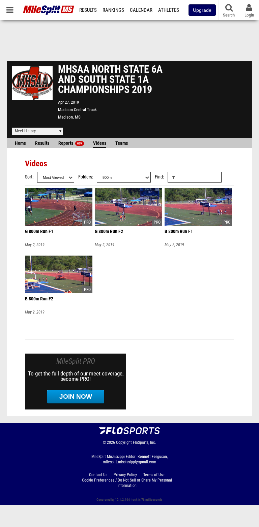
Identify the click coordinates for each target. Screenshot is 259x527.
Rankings (113, 10)
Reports (70, 143)
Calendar (141, 10)
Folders (85, 177)
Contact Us (98, 474)
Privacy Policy (125, 474)
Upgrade (202, 10)
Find (159, 177)
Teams (121, 143)
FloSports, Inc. (144, 442)
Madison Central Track (77, 109)
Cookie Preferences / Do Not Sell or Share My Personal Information (127, 483)
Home (20, 143)
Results (88, 10)
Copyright (124, 442)
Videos (99, 143)
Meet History (25, 131)
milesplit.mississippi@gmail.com (129, 462)
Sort (28, 177)
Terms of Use (154, 474)
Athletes (168, 10)
